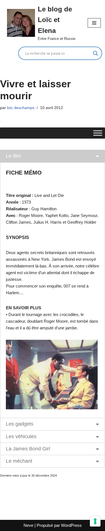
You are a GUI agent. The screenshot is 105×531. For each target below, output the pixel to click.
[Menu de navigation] (94, 23)
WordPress (71, 525)
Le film (13, 156)
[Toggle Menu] (97, 133)
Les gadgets (19, 424)
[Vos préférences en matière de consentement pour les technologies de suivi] (95, 521)
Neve (28, 525)
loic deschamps (20, 108)
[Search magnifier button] (95, 53)
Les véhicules (21, 436)
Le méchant (19, 461)
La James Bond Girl (28, 449)
